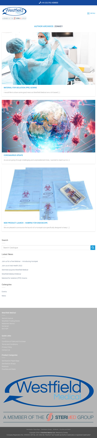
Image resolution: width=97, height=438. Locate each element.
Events (4, 292)
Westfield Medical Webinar (11, 274)
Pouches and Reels (9, 369)
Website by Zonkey (62, 432)
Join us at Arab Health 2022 (12, 266)
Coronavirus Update (13, 155)
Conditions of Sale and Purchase (14, 341)
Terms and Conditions (10, 344)
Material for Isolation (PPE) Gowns (20, 87)
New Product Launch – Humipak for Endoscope (26, 223)
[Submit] (92, 247)
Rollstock (5, 366)
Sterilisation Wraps (9, 364)
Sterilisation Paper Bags (10, 361)
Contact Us (6, 350)
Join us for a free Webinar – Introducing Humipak (20, 261)
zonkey (59, 26)
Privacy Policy (7, 347)
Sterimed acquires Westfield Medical (15, 270)
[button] (91, 13)
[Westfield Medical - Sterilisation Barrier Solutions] (19, 13)
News (4, 296)
